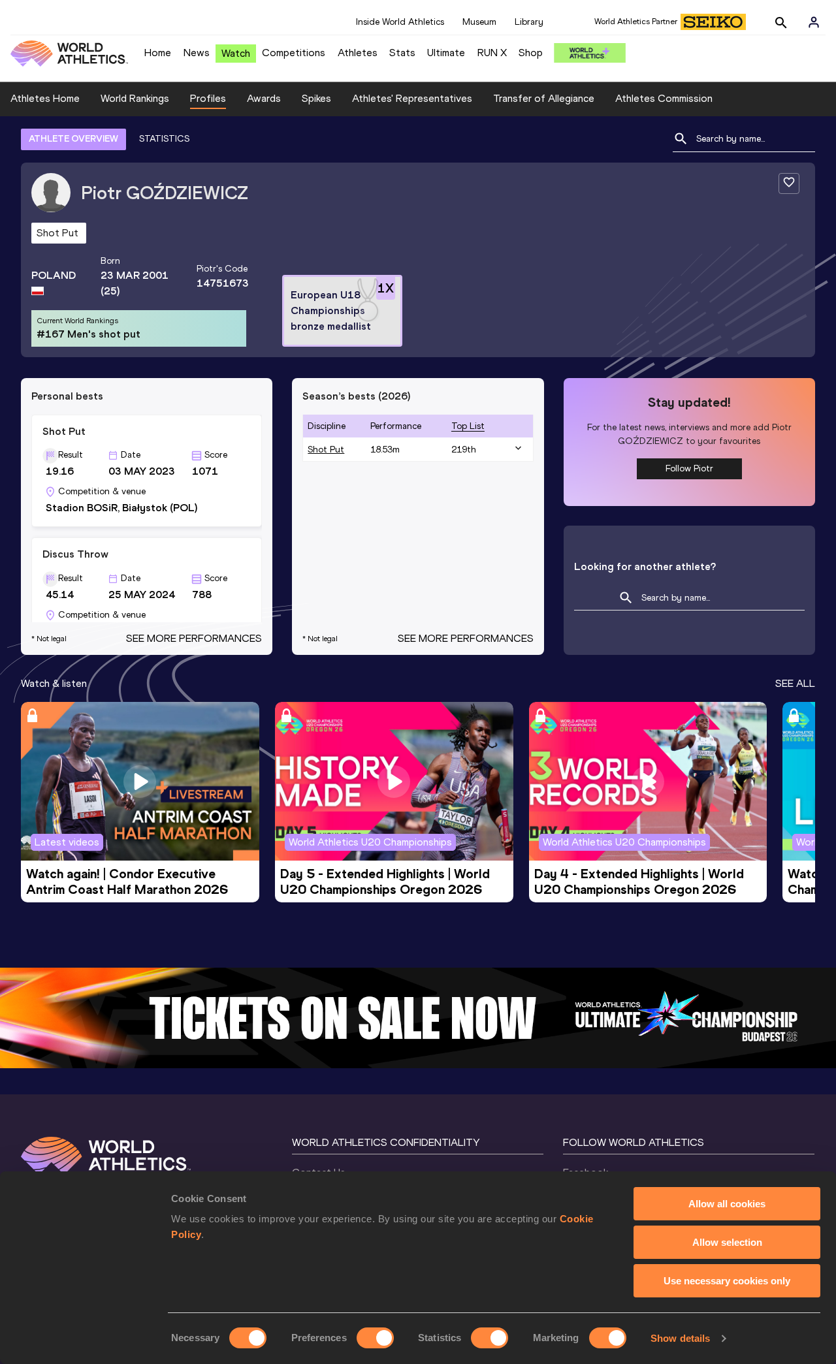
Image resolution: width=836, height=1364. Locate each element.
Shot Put (326, 449)
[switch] (375, 1337)
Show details (680, 1338)
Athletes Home (45, 98)
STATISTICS (164, 138)
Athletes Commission (664, 98)
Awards (264, 98)
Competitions (293, 52)
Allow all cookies (726, 1203)
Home (157, 52)
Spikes (316, 98)
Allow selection (727, 1242)
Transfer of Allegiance (543, 98)
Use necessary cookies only (727, 1280)
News (197, 52)
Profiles (208, 98)
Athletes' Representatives (412, 98)
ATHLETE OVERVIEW (73, 138)
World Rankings (135, 98)
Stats (402, 52)
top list (468, 426)
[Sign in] (814, 22)
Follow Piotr (689, 468)
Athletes (358, 52)
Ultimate (446, 52)
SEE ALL (795, 683)
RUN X (492, 52)
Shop (531, 52)
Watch (235, 53)
